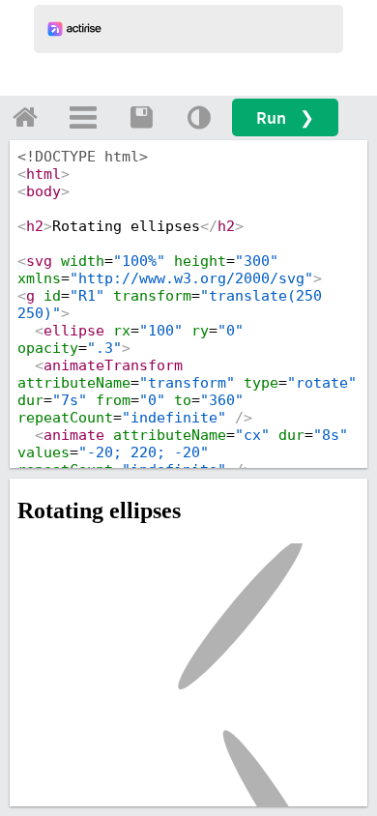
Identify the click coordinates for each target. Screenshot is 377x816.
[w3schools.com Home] (25, 117)
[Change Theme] (199, 117)
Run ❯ (285, 117)
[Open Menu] (83, 117)
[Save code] (141, 117)
